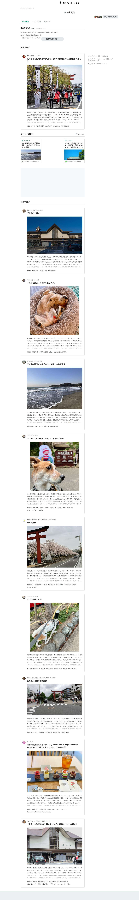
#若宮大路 (48, 126)
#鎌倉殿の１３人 (32, 732)
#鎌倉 (29, 270)
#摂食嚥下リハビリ (41, 584)
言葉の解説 (25, 21)
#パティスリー (61, 809)
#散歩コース (58, 668)
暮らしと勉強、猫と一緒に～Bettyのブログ (39, 678)
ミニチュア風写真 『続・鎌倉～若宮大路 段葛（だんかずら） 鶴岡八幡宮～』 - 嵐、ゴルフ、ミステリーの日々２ (74, 145)
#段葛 (41, 270)
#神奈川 (29, 881)
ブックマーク (26, 140)
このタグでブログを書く (110, 17)
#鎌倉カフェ (52, 809)
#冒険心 (29, 508)
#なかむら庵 (61, 884)
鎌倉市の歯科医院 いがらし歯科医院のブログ (39, 519)
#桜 (46, 270)
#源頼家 (41, 732)
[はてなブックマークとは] (33, 134)
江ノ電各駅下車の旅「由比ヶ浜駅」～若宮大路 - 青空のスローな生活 (31, 145)
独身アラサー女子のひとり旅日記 (36, 821)
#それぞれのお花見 (60, 352)
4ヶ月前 (38, 55)
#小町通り (45, 884)
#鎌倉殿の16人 (43, 881)
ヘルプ (103, 59)
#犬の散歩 (49, 668)
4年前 (53, 678)
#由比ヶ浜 (30, 426)
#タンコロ (38, 426)
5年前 (31, 741)
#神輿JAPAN (65, 126)
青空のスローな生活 (32, 361)
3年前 (36, 596)
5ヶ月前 (36, 280)
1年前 (40, 361)
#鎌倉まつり (31, 126)
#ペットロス (72, 668)
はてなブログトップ (93, 60)
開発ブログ (109, 59)
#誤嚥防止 (51, 584)
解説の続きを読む (51, 39)
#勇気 (41, 508)
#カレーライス (31, 510)
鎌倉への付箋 (30, 55)
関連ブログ (47, 21)
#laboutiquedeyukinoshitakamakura (39, 812)
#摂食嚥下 (30, 584)
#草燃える (48, 732)
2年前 (36, 435)
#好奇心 (35, 508)
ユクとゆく (30, 280)
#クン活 (29, 668)
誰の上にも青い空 (32, 210)
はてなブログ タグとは (94, 59)
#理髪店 (40, 510)
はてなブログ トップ (28, 8)
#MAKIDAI (56, 126)
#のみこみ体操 (31, 587)
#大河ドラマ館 (54, 881)
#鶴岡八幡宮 (40, 126)
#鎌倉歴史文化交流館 (34, 884)
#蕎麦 (69, 884)
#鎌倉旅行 (35, 809)
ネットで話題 (36, 21)
